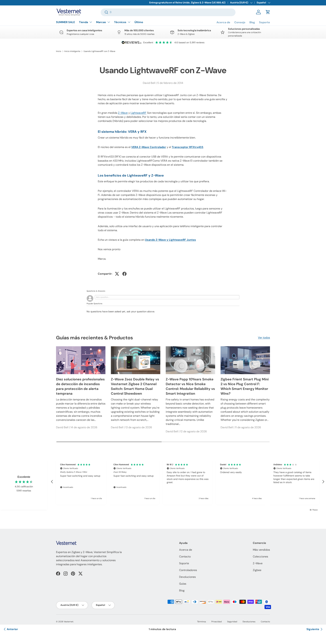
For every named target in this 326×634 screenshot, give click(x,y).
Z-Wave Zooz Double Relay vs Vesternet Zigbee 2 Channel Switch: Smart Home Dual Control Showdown (135, 386)
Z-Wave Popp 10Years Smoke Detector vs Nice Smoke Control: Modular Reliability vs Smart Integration (190, 386)
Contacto (185, 556)
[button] (268, 12)
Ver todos (264, 337)
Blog (252, 22)
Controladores (188, 570)
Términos (201, 621)
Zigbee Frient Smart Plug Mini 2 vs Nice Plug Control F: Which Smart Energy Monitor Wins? (245, 386)
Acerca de (223, 22)
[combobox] (168, 12)
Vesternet (68, 621)
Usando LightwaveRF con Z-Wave (99, 51)
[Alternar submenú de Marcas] (109, 22)
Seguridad (232, 621)
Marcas (101, 22)
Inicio (58, 51)
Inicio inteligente (72, 51)
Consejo (239, 22)
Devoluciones (187, 577)
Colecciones (260, 556)
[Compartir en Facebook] (124, 274)
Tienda (83, 22)
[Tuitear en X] (117, 274)
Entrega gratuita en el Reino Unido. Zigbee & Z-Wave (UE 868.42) (187, 2)
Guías (182, 583)
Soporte (264, 22)
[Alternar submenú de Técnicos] (129, 22)
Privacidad (216, 621)
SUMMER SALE (65, 22)
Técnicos (120, 22)
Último (138, 22)
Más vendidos (261, 550)
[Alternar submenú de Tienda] (91, 22)
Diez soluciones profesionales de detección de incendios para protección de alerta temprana (80, 386)
